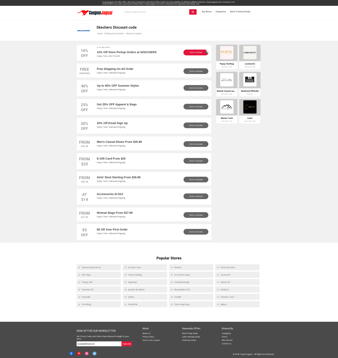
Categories (221, 11)
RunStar (178, 267)
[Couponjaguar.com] (95, 15)
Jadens (131, 296)
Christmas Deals (189, 340)
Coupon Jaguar (246, 354)
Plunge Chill (86, 282)
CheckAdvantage (181, 282)
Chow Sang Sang (181, 304)
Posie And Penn (227, 267)
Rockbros (224, 289)
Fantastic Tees (227, 296)
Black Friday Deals (190, 333)
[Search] (193, 12)
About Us (146, 333)
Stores (224, 336)
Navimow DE (87, 289)
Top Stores (207, 11)
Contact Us (226, 343)
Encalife (177, 296)
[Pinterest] (79, 353)
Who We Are (227, 340)
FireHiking (86, 304)
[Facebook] (71, 353)
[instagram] (87, 353)
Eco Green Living (182, 274)
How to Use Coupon (151, 340)
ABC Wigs (86, 274)
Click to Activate (196, 71)
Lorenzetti (225, 274)
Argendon (132, 282)
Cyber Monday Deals (191, 336)
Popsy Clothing (135, 274)
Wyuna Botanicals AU (91, 267)
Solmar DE (225, 282)
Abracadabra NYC (182, 289)
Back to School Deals (240, 11)
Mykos (223, 304)
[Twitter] (95, 353)
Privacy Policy (148, 336)
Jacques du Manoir (136, 289)
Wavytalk (85, 296)
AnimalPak (132, 304)
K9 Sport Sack (134, 267)
